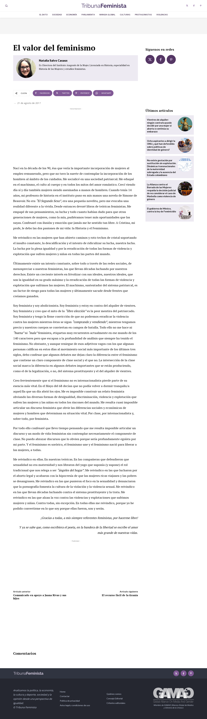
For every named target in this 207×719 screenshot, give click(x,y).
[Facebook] (194, 5)
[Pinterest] (200, 5)
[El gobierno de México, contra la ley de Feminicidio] (185, 213)
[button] (6, 5)
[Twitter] (187, 5)
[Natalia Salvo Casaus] (26, 68)
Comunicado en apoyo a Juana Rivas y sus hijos (39, 596)
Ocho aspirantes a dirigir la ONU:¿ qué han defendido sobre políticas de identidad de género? (161, 145)
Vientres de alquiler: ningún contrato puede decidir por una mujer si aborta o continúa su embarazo (159, 125)
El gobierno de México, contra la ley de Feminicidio (161, 210)
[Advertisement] (75, 131)
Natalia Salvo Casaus (53, 60)
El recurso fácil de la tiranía (120, 595)
